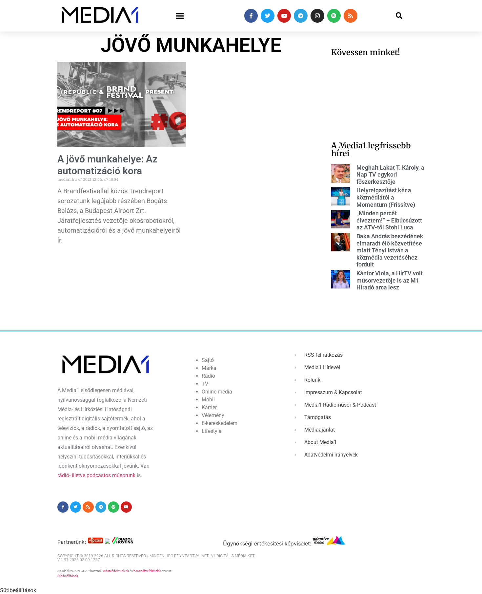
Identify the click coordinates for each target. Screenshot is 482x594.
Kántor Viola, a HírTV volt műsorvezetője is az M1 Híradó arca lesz (389, 280)
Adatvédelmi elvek (116, 571)
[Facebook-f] (251, 16)
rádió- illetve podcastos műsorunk (96, 475)
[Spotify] (334, 16)
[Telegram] (301, 16)
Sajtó (208, 360)
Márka (209, 368)
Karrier (209, 407)
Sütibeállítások (67, 576)
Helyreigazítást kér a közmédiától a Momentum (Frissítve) (385, 197)
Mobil (208, 399)
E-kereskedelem (219, 423)
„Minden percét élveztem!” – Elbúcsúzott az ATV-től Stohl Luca (389, 220)
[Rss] (350, 16)
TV (205, 384)
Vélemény (213, 415)
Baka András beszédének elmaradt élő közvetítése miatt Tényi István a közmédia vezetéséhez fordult (389, 250)
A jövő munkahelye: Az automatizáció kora (107, 165)
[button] (180, 16)
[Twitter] (267, 16)
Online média (217, 392)
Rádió (208, 376)
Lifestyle (211, 431)
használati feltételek (147, 571)
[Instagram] (317, 16)
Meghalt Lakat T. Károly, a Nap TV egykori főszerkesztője (390, 174)
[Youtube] (284, 16)
